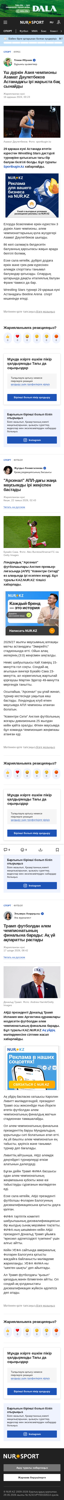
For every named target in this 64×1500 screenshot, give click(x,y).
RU (51, 22)
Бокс (43, 31)
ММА (35, 31)
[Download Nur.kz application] (32, 8)
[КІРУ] (58, 22)
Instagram (35, 440)
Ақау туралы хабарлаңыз (32, 1467)
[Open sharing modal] (40, 850)
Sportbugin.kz (14, 166)
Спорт (8, 31)
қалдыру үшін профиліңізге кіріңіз (30, 384)
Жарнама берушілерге (32, 1477)
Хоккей (54, 31)
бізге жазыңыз (45, 311)
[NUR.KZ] (32, 22)
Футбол (24, 31)
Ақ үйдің (48, 1030)
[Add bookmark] (57, 850)
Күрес (17, 52)
